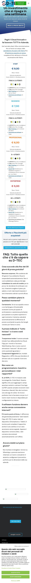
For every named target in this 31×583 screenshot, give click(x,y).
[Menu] (28, 3)
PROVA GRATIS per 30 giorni (15, 227)
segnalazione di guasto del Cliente (14, 51)
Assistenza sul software (15, 95)
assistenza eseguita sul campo (16, 53)
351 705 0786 (15, 521)
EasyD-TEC (11, 169)
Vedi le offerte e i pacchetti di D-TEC (15, 247)
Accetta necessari (15, 576)
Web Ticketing (12, 91)
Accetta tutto (15, 572)
